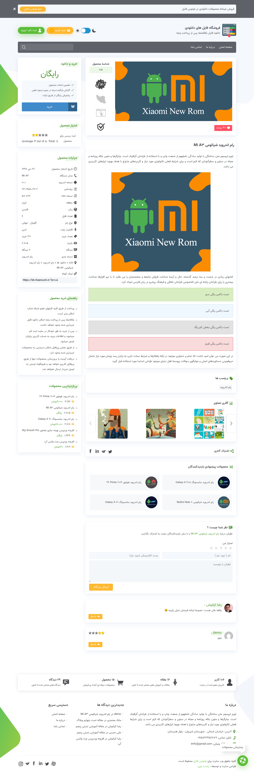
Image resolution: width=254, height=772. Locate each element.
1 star (230, 548)
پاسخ (93, 616)
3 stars (220, 548)
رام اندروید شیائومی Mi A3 (214, 145)
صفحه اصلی (225, 47)
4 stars (215, 548)
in (97, 451)
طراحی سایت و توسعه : (216, 766)
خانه (71, 263)
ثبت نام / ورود (29, 30)
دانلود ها (61, 263)
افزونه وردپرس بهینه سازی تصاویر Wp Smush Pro (48, 433)
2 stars (225, 548)
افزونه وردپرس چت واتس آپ (59, 444)
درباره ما (210, 47)
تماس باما (196, 47)
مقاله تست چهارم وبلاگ (90, 720)
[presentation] (90, 424)
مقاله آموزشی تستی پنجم (90, 726)
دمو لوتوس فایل (33, 9)
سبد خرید (58, 30)
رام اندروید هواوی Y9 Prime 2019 (56, 399)
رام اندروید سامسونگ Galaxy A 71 (56, 421)
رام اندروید (225, 387)
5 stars (211, 548)
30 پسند (221, 128)
